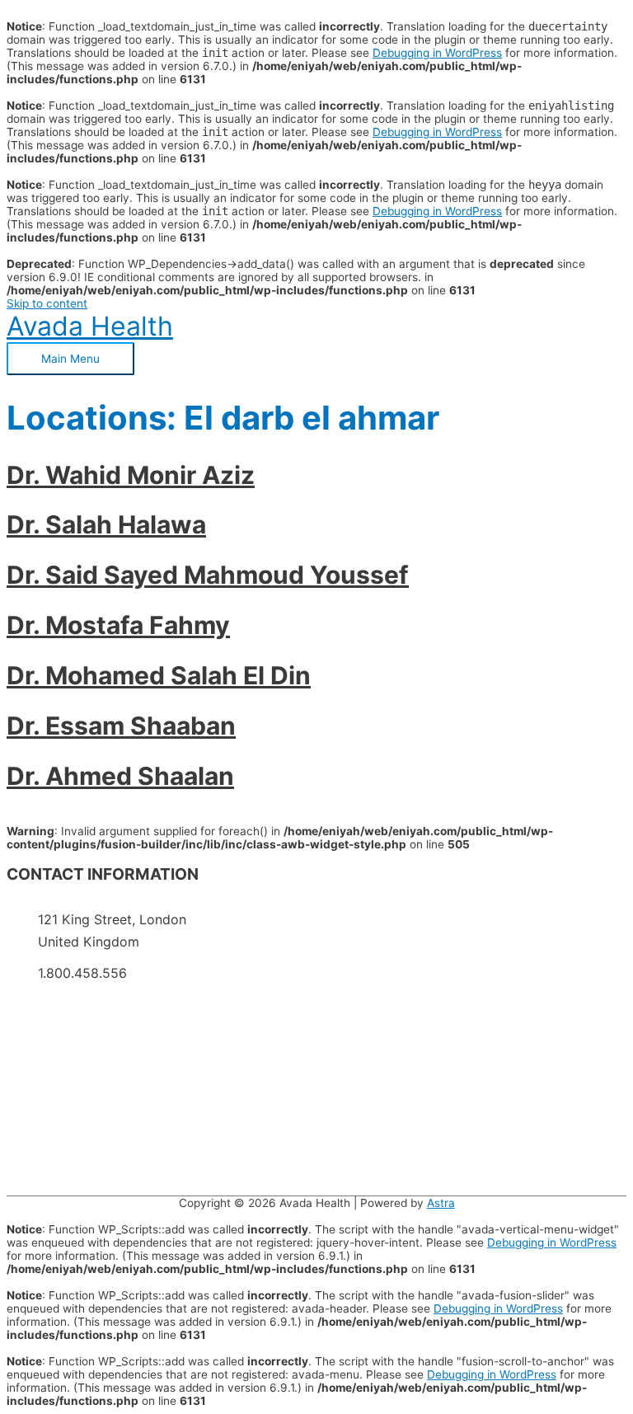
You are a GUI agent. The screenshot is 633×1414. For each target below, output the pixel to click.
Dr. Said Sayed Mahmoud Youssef (208, 575)
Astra (441, 1203)
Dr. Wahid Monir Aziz (131, 475)
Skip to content (47, 303)
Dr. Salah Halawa (106, 524)
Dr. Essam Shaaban (121, 725)
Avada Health (90, 326)
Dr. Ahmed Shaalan (120, 776)
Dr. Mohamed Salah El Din (159, 675)
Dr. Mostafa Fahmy (118, 625)
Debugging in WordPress (437, 52)
